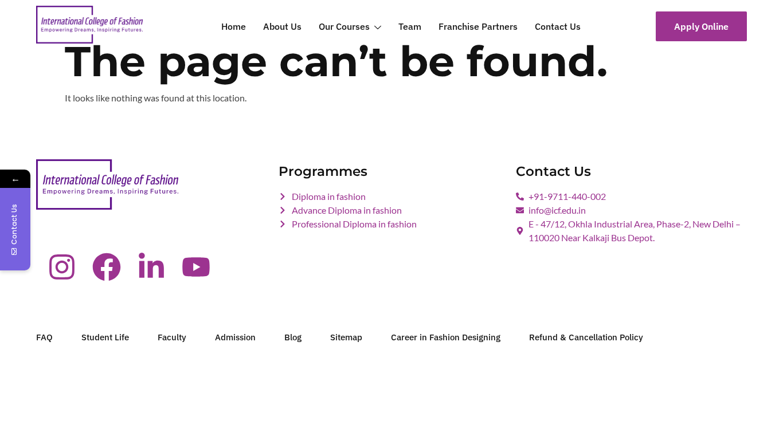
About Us (282, 26)
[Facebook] (106, 267)
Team (409, 26)
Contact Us (558, 26)
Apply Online (701, 26)
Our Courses (344, 26)
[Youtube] (196, 267)
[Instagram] (62, 267)
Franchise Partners (478, 26)
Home (233, 26)
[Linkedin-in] (151, 267)
